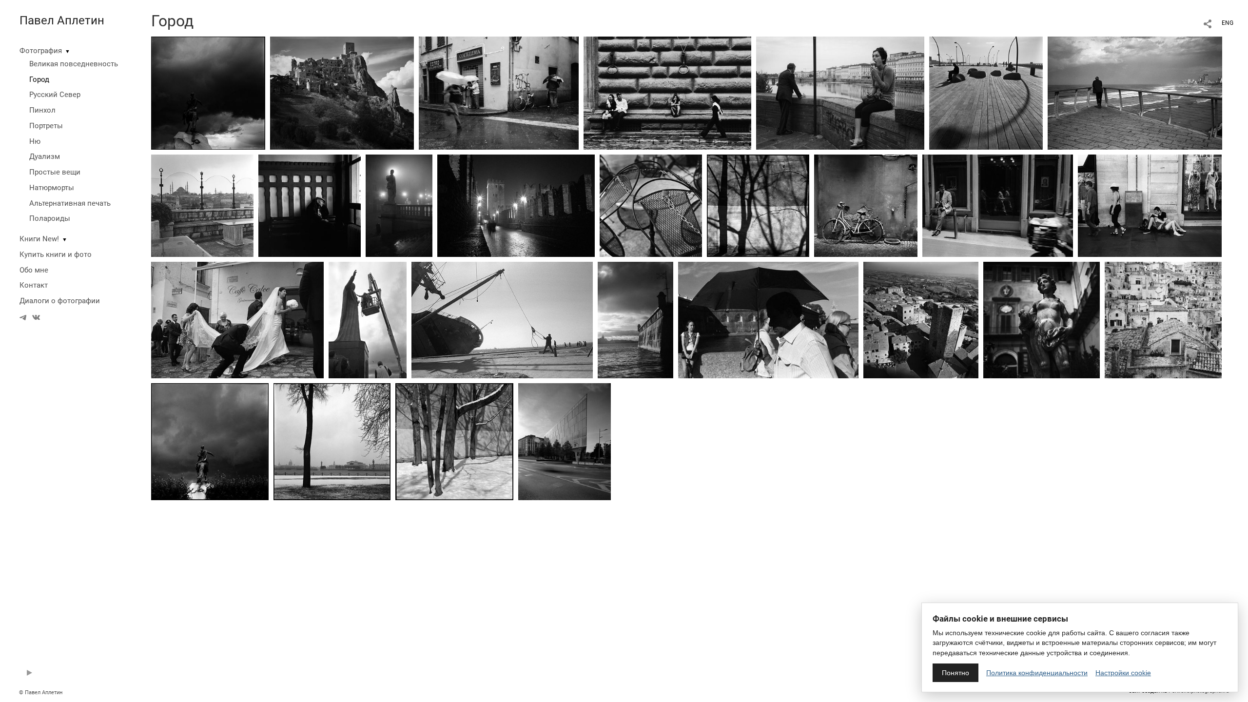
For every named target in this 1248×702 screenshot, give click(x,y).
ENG (1227, 23)
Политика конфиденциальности (1037, 673)
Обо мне (34, 270)
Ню (34, 141)
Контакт (34, 285)
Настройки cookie (1123, 673)
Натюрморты (51, 187)
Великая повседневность (73, 63)
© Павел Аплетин (40, 692)
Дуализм (44, 156)
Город (39, 79)
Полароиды (49, 218)
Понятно (955, 673)
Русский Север (54, 94)
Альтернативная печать (70, 203)
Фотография (41, 50)
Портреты (46, 125)
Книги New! (39, 238)
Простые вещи (54, 172)
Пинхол (42, 110)
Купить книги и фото (56, 254)
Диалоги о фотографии (60, 300)
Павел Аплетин (62, 20)
